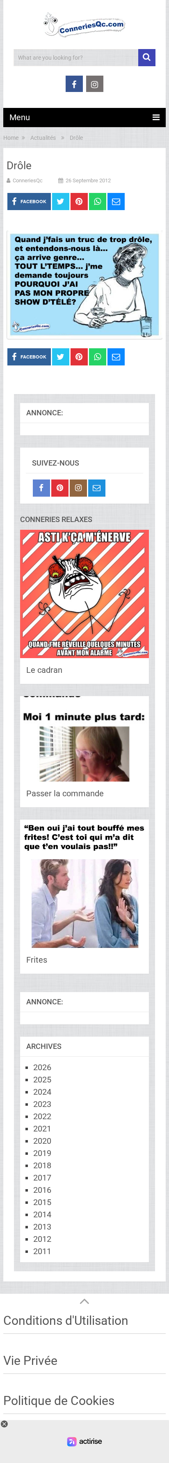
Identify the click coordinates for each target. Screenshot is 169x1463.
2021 (42, 1129)
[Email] (96, 488)
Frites (36, 960)
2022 (42, 1116)
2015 (42, 1202)
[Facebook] (41, 488)
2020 (42, 1141)
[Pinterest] (60, 488)
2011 (42, 1251)
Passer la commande (65, 793)
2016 (42, 1190)
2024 (42, 1092)
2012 (42, 1239)
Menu (19, 117)
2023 (42, 1104)
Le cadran (44, 670)
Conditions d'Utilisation (65, 1320)
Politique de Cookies (58, 1401)
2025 (42, 1079)
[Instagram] (78, 488)
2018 (42, 1165)
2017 (42, 1178)
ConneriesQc (28, 180)
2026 (42, 1067)
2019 (42, 1153)
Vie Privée (30, 1360)
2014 (42, 1214)
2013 (42, 1227)
